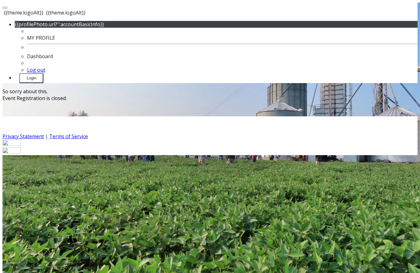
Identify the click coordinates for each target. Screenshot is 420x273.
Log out (36, 69)
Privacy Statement (23, 136)
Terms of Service (68, 136)
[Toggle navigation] (4, 8)
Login (31, 78)
